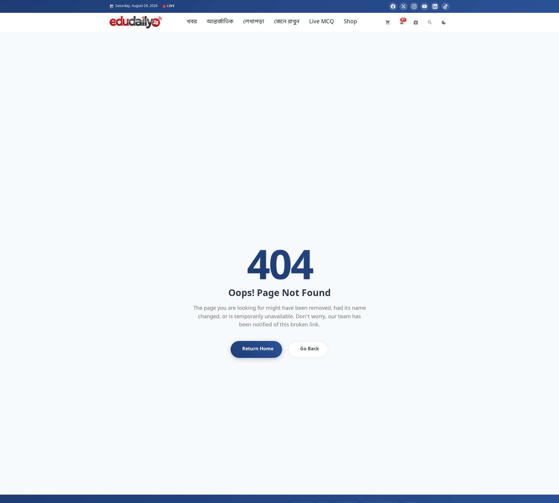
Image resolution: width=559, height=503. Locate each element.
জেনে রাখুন (286, 22)
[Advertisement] (279, 72)
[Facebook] (393, 6)
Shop (350, 22)
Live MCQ (321, 22)
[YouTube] (424, 6)
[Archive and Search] (416, 22)
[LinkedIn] (435, 6)
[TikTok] (445, 6)
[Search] (430, 22)
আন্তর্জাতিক (220, 22)
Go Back (309, 349)
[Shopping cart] (388, 22)
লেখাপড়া (253, 22)
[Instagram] (414, 6)
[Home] (135, 22)
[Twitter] (403, 6)
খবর (192, 22)
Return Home (257, 349)
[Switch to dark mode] (444, 22)
